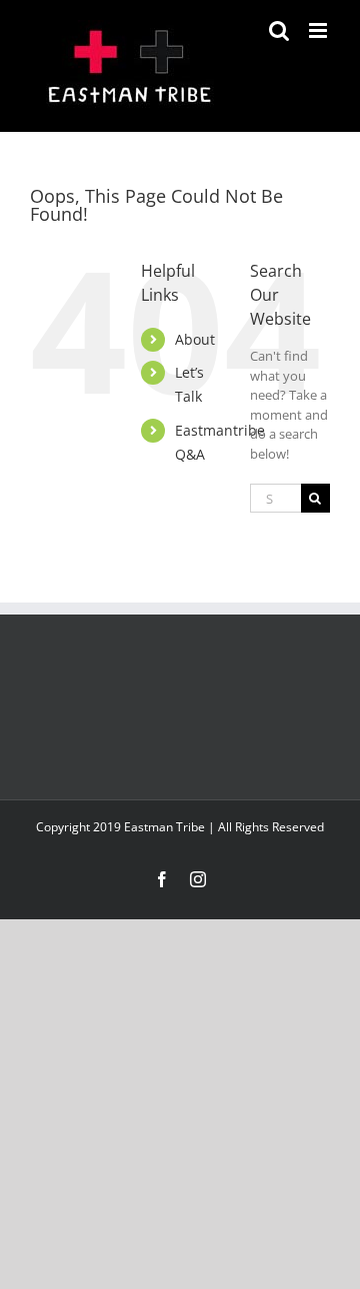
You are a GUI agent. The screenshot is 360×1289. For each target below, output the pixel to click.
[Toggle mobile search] (279, 30)
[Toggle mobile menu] (319, 30)
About (195, 339)
